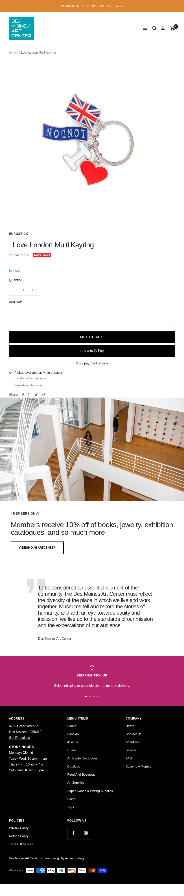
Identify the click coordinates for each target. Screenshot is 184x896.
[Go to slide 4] (98, 696)
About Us (132, 742)
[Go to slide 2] (90, 696)
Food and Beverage (81, 774)
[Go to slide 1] (86, 696)
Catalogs (73, 766)
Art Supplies (75, 782)
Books (71, 726)
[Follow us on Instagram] (86, 833)
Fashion (73, 734)
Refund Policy (18, 836)
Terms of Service (21, 844)
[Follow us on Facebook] (73, 833)
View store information (28, 385)
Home (13, 52)
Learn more (115, 6)
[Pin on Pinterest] (29, 394)
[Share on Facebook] (23, 394)
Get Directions (19, 737)
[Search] (154, 28)
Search (131, 750)
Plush (71, 799)
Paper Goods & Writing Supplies (90, 791)
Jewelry (72, 742)
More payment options (92, 363)
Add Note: (16, 302)
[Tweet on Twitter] (36, 394)
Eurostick (18, 233)
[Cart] (172, 28)
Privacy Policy (18, 828)
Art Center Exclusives (82, 758)
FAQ (129, 758)
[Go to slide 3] (94, 696)
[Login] (163, 28)
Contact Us (133, 734)
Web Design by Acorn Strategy (65, 858)
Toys (70, 807)
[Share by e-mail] (43, 394)
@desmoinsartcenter (37, 547)
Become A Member (139, 766)
